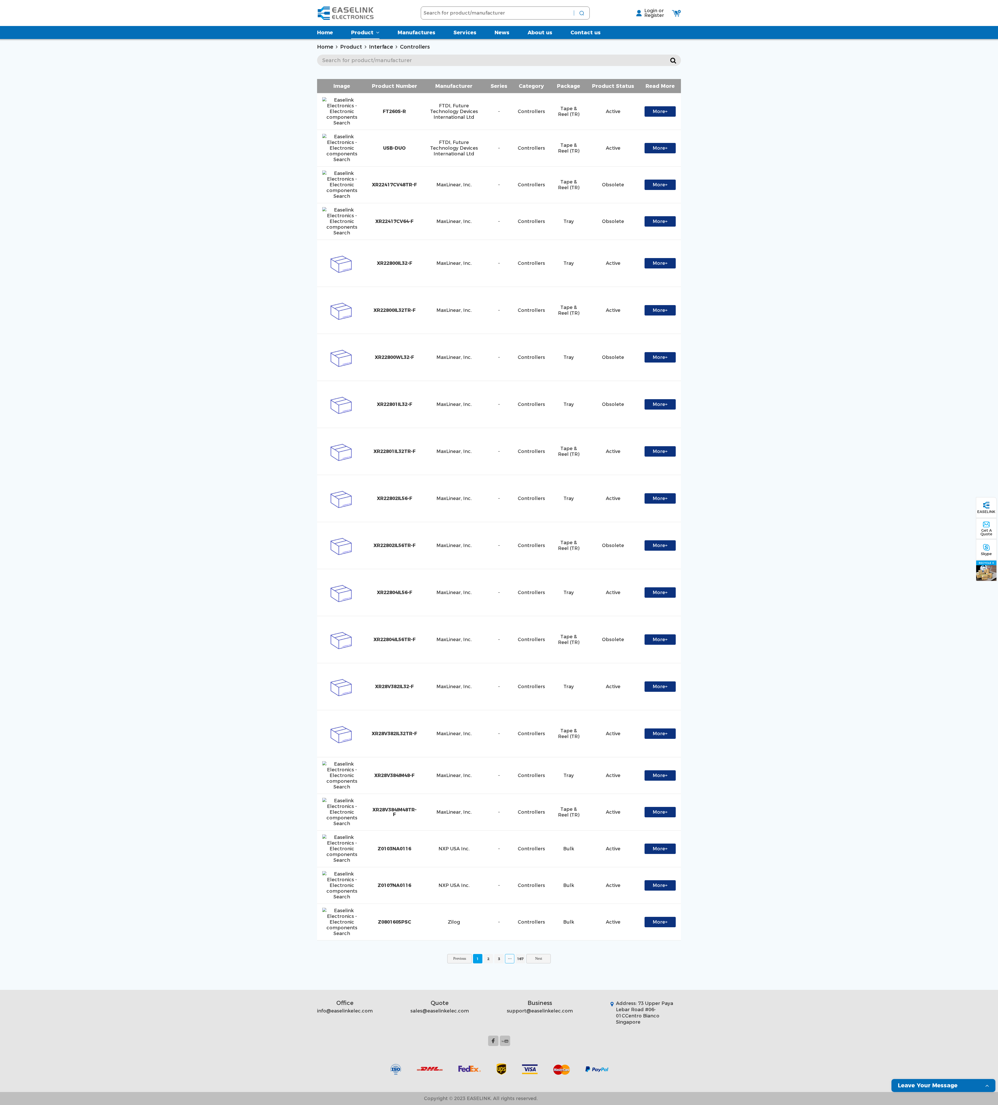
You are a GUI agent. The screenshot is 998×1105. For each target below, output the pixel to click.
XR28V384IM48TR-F (394, 812)
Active (613, 111)
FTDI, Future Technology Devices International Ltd (454, 111)
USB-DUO (394, 148)
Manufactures (416, 32)
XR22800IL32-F (394, 263)
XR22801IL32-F (394, 404)
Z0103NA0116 (394, 849)
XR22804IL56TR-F (394, 639)
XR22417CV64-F (394, 221)
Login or (654, 11)
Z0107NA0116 (394, 885)
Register (654, 15)
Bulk (568, 849)
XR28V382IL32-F (394, 686)
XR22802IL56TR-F (394, 545)
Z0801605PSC (394, 922)
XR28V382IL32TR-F (394, 733)
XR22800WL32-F (394, 357)
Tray (568, 221)
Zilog (454, 922)
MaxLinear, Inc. (454, 185)
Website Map (558, 1098)
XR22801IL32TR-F (394, 451)
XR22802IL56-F (394, 498)
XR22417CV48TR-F (394, 185)
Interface (381, 46)
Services (465, 32)
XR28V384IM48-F (394, 775)
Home (325, 32)
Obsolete (613, 185)
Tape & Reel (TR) (568, 111)
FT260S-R (394, 111)
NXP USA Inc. (454, 849)
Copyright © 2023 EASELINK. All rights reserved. (481, 1098)
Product (362, 32)
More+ (660, 111)
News (502, 32)
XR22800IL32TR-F (394, 310)
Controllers (415, 46)
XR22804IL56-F (394, 592)
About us (540, 32)
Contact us (585, 32)
